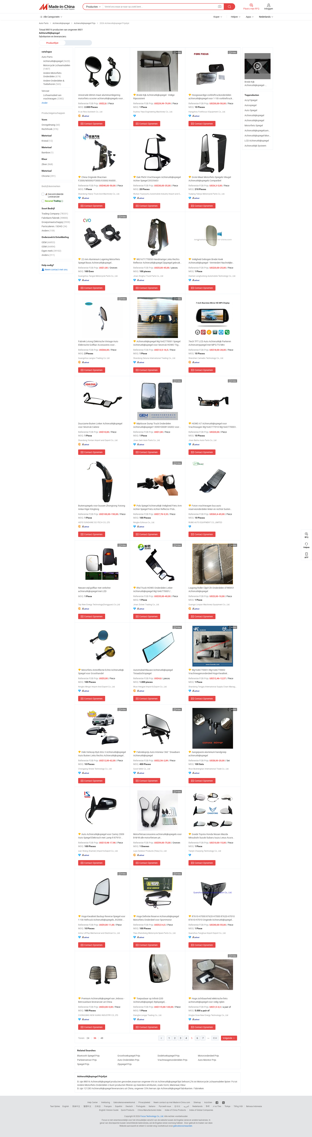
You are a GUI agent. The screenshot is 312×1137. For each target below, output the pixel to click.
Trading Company (55, 213)
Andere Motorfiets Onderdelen (52, 74)
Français (108, 1106)
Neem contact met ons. (56, 269)
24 (88, 1038)
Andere (48, 230)
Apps (248, 16)
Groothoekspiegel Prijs (128, 1055)
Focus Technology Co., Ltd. (152, 1116)
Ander (45, 102)
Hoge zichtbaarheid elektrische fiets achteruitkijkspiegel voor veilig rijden (208, 1000)
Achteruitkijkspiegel (254, 115)
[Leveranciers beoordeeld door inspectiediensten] (56, 195)
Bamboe (47, 152)
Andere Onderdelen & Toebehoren (53, 82)
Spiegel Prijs (83, 1064)
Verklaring (105, 1102)
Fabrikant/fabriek (55, 217)
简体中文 (76, 1106)
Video (178, 52)
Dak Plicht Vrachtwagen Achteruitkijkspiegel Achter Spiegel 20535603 (157, 179)
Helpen (234, 16)
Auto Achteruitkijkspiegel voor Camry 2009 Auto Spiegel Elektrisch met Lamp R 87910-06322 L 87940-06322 (101, 836)
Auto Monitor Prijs (207, 1059)
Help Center (92, 1102)
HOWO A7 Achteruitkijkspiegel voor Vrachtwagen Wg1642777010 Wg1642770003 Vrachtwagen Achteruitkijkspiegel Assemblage (212, 425)
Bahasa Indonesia (254, 1106)
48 (102, 1038)
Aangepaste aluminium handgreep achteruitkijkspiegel (207, 753)
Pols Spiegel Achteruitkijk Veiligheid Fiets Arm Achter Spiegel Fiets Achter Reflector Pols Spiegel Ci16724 (157, 507)
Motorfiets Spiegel (254, 125)
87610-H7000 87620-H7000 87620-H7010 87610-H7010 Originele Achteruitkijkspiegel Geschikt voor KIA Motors (211, 918)
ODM (48, 246)
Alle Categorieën (51, 16)
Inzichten (208, 1102)
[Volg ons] (223, 1102)
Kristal (47, 140)
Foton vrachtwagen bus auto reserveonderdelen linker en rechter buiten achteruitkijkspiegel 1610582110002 (209, 507)
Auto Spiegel (251, 110)
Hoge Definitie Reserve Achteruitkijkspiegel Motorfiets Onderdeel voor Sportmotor (156, 918)
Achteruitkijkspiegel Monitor (259, 135)
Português (140, 1106)
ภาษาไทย (217, 1106)
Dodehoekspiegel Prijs (169, 1055)
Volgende (228, 1038)
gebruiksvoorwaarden (182, 1125)
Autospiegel (250, 105)
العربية (186, 1106)
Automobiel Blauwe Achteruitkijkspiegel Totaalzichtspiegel (153, 671)
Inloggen (268, 8)
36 (95, 1038)
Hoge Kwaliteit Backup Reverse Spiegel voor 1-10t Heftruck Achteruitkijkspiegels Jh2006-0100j (101, 918)
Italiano (152, 1106)
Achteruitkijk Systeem (255, 145)
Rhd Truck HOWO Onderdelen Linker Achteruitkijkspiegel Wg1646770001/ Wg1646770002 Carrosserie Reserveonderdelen (157, 589)
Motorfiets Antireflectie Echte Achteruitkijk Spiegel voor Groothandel (101, 671)
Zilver (47, 164)
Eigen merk (51, 250)
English (65, 1106)
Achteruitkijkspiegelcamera (258, 130)
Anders (48, 255)
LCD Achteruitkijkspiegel (257, 140)
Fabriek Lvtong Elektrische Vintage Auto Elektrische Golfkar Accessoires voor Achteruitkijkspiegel (98, 343)
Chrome (49, 175)
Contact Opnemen (93, 123)
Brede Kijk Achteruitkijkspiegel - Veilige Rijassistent (154, 96)
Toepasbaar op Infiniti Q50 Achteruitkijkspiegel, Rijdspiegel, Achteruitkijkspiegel (149, 1000)
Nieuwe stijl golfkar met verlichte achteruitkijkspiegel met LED (94, 589)
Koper (217, 16)
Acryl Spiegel (251, 100)
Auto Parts (47, 56)
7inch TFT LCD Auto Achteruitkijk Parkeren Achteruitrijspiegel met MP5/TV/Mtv (209, 343)
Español (118, 1106)
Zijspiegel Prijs (124, 1064)
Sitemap (197, 1102)
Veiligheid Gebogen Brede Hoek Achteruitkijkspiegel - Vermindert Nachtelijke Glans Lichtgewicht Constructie (210, 261)
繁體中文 (87, 1106)
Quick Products (127, 1110)
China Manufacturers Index (149, 1110)
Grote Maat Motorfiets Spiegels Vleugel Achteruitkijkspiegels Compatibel (209, 179)
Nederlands (197, 1106)
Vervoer (45, 90)
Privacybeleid (144, 1102)
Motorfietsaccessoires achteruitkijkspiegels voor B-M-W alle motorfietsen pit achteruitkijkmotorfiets (157, 836)
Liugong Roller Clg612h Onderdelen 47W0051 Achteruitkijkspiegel (211, 589)
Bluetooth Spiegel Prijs (88, 1055)
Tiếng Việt (238, 1106)
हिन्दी (207, 1106)
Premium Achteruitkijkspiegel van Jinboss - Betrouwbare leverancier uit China (101, 1000)
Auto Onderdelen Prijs (128, 1059)
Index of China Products (175, 1110)
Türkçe (227, 1106)
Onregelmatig (51, 124)
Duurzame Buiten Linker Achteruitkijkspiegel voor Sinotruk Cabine (100, 425)
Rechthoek (50, 129)
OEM (48, 242)
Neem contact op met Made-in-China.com (172, 1102)
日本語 (98, 1106)
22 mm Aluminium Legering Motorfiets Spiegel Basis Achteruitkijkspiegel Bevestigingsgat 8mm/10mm (99, 261)
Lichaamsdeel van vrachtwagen (53, 97)
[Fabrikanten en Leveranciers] (56, 6)
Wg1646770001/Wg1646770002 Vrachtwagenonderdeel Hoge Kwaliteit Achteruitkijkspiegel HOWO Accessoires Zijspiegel (208, 671)
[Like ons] (217, 1102)
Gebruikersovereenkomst (124, 1102)
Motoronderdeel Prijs (208, 1055)
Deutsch (129, 1106)
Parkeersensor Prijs (87, 1059)
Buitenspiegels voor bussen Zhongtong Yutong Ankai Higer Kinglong (101, 507)
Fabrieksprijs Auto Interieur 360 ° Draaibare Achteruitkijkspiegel (156, 753)
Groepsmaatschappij (56, 222)
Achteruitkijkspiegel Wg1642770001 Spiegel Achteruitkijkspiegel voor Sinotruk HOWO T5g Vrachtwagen (156, 343)
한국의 (177, 1106)
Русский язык (165, 1106)
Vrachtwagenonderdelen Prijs (172, 1059)
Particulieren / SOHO (54, 226)
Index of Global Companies (201, 1110)
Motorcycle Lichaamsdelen (56, 67)
